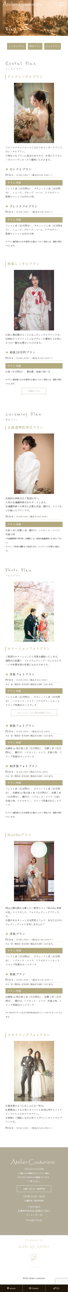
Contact (35, 1288)
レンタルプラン (17, 46)
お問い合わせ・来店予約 (34, 1188)
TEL (58, 1288)
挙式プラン (35, 46)
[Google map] (34, 1220)
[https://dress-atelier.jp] (23, 3)
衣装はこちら (34, 390)
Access (12, 1288)
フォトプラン (53, 46)
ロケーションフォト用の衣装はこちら (34, 712)
